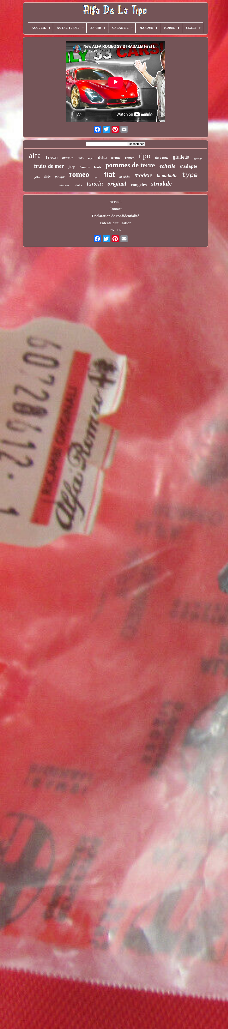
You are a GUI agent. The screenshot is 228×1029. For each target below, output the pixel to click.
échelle (167, 166)
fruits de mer (49, 166)
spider (37, 177)
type (190, 175)
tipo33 (97, 177)
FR (119, 230)
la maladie (167, 175)
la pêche (124, 176)
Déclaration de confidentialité (115, 216)
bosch (97, 167)
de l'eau (161, 157)
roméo (129, 158)
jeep (71, 167)
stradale (161, 183)
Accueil (116, 202)
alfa (35, 155)
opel (91, 158)
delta (102, 157)
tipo (145, 156)
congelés (139, 184)
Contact (116, 209)
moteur (67, 158)
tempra (85, 167)
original (117, 183)
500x (47, 176)
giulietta (181, 157)
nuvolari (198, 158)
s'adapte (188, 166)
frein (51, 158)
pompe (60, 176)
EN (112, 230)
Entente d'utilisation (115, 223)
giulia (78, 185)
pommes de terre (130, 165)
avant (115, 157)
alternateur (64, 185)
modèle (143, 175)
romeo (79, 174)
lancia (95, 183)
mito (81, 158)
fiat (109, 174)
